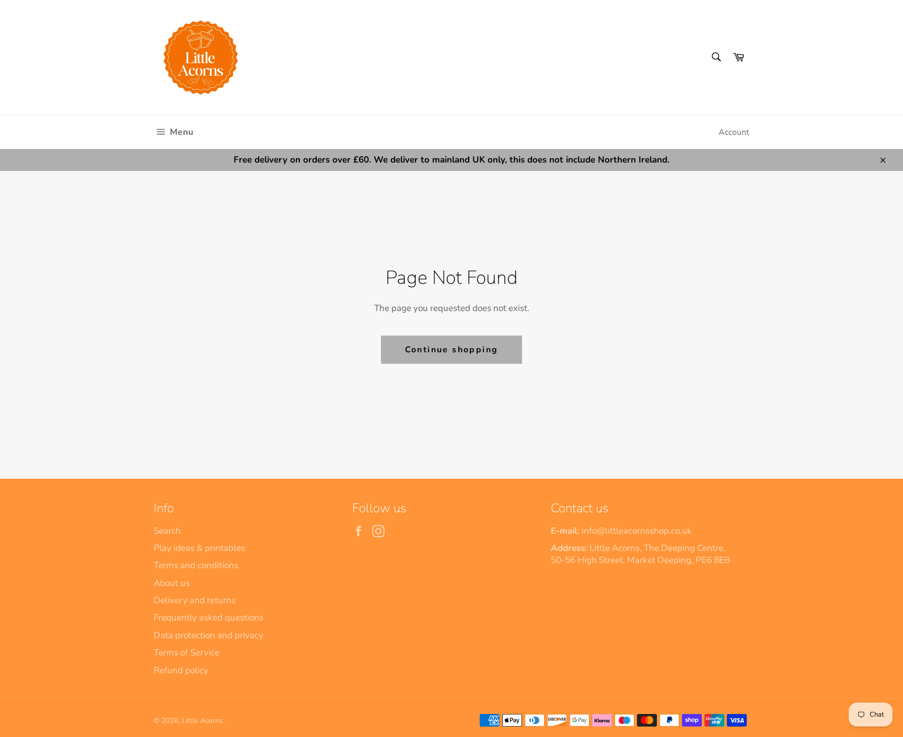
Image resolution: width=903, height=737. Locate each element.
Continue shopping (452, 349)
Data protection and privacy (208, 635)
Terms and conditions (196, 565)
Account (734, 132)
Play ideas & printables (199, 548)
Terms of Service (186, 653)
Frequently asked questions (208, 618)
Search (167, 531)
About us (172, 583)
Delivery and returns (195, 600)
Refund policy (181, 670)
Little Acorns (202, 721)
